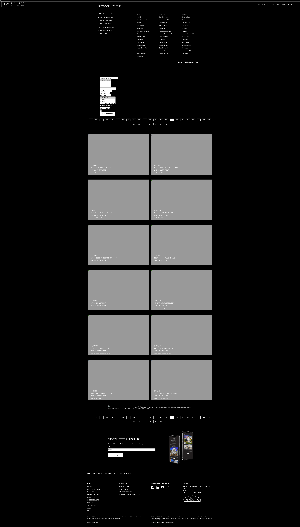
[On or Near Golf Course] (107, 103)
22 (150, 120)
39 (161, 124)
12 (96, 120)
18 (128, 120)
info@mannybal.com (125, 492)
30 (193, 120)
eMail (89, 511)
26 (171, 120)
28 (182, 120)
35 (139, 124)
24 (161, 120)
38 (155, 124)
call (89, 508)
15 (112, 120)
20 (139, 120)
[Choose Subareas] (105, 80)
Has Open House (106, 105)
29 (188, 120)
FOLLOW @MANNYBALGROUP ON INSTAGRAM (109, 473)
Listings (90, 492)
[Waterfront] (107, 99)
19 (134, 120)
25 (166, 120)
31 (198, 120)
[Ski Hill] (107, 101)
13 (101, 120)
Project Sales (288, 4)
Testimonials (92, 505)
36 (144, 124)
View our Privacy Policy (92, 522)
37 (150, 124)
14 (107, 120)
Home (89, 486)
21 (144, 120)
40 (166, 124)
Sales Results (93, 500)
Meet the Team (263, 4)
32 (204, 120)
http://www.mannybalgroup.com (129, 494)
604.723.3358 (123, 489)
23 (155, 120)
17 (123, 120)
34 (134, 124)
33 (209, 120)
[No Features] (107, 98)
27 (177, 120)
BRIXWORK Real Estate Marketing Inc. (165, 522)
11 (91, 120)
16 (118, 120)
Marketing (91, 497)
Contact (91, 503)
